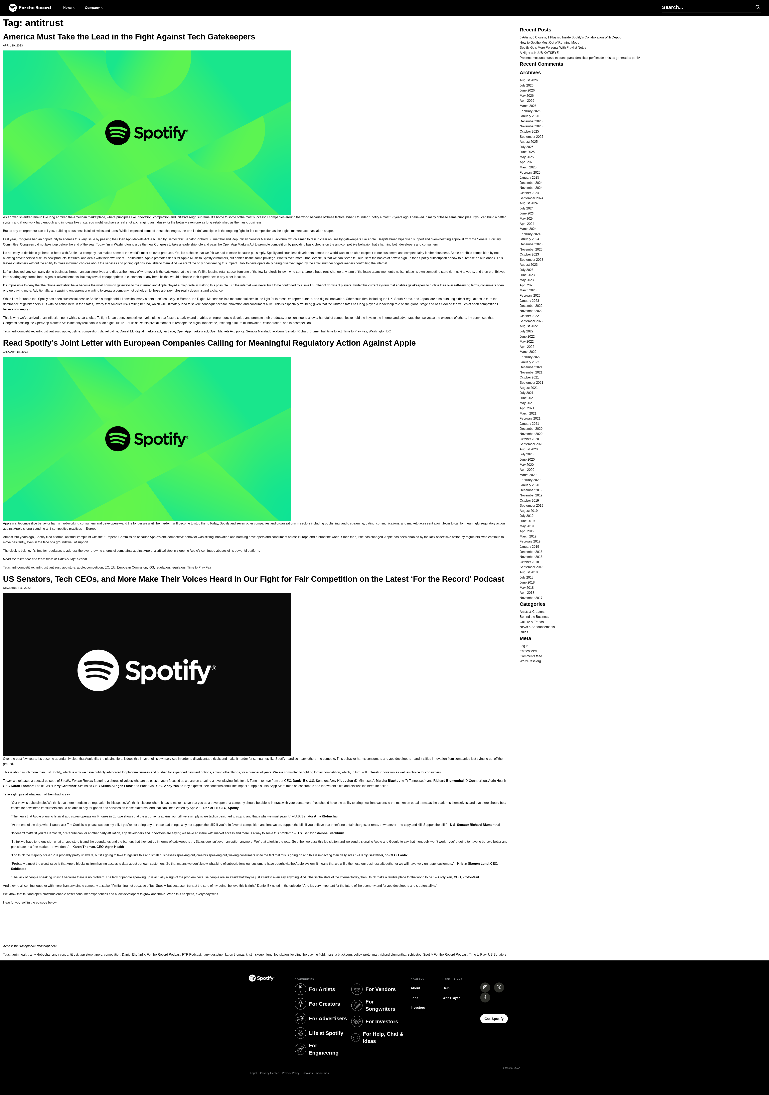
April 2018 (527, 592)
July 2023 (526, 270)
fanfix (141, 954)
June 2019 (527, 521)
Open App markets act (192, 331)
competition (90, 331)
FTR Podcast (191, 954)
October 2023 (529, 254)
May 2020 (527, 464)
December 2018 (531, 552)
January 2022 (529, 362)
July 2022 (526, 331)
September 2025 (531, 136)
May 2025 (527, 157)
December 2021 (531, 367)
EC (107, 567)
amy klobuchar (40, 954)
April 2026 (527, 100)
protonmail (370, 954)
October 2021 (529, 377)
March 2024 (528, 228)
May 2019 (527, 526)
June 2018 (527, 582)
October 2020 (529, 439)
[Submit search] (756, 7)
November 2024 (531, 187)
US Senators (497, 954)
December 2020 (531, 428)
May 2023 (527, 280)
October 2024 (529, 193)
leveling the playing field (307, 954)
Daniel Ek (127, 331)
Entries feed (528, 651)
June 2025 (527, 152)
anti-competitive (22, 331)
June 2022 (527, 336)
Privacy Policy (290, 1073)
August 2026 (529, 80)
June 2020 (527, 459)
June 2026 (527, 90)
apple (66, 331)
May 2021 (527, 403)
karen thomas (234, 954)
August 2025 (529, 141)
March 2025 (528, 167)
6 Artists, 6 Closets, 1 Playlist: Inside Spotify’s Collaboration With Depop (570, 37)
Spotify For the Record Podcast (445, 954)
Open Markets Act (222, 331)
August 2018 (529, 572)
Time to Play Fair (355, 331)
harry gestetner (212, 954)
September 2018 (531, 567)
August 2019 (529, 510)
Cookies (308, 1073)
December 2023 (531, 244)
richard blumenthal (393, 954)
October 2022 (529, 316)
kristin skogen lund (259, 954)
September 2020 (531, 444)
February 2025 (530, 172)
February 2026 (530, 111)
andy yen (58, 954)
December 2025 (531, 121)
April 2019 (527, 531)
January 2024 (529, 239)
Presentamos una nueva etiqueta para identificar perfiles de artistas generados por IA (580, 57)
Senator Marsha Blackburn (265, 331)
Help (446, 988)
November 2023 (531, 249)
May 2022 (527, 341)
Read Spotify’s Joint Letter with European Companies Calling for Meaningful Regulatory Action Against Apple (209, 342)
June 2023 (527, 275)
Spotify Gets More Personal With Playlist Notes (553, 47)
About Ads (322, 1073)
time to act (334, 331)
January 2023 (529, 300)
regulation (163, 567)
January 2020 (529, 485)
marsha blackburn (339, 954)
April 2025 (527, 162)
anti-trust (41, 331)
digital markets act (148, 331)
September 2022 (531, 321)
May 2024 (527, 218)
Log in (524, 646)
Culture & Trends (532, 622)
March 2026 (528, 106)
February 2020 (530, 480)
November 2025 (531, 126)
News (67, 7)
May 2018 (527, 587)
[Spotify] (30, 8)
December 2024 (531, 182)
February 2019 (530, 541)
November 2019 (531, 495)
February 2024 (530, 234)
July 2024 (526, 208)
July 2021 (526, 393)
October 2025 (529, 131)
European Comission (132, 567)
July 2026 (526, 85)
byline (76, 331)
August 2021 (529, 387)
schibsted (415, 954)
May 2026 (527, 95)
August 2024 (529, 203)
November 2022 (531, 311)
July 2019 (526, 515)
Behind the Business (534, 616)
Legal (253, 1073)
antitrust (54, 331)
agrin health (19, 954)
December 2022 (531, 305)
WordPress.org (530, 661)
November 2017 (531, 598)
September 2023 (531, 259)
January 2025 (529, 177)
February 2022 (530, 357)
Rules (524, 632)
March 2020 (528, 475)
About (415, 988)
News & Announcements (537, 627)
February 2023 (530, 295)
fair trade (169, 331)
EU (113, 567)
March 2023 (528, 290)
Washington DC (380, 331)
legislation (281, 954)
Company (92, 7)
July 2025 (526, 147)
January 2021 (529, 423)
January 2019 (529, 546)
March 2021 (528, 413)
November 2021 (531, 372)
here (28, 559)
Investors (418, 1007)
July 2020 (526, 454)
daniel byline (109, 331)
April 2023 (527, 285)
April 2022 (527, 346)
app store (68, 567)
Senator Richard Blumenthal (305, 331)
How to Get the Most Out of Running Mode (549, 42)
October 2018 (529, 562)
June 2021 (527, 398)
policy (240, 331)
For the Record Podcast (163, 954)
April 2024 (527, 223)
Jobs (414, 998)
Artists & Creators (532, 611)
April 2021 (527, 408)
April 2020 (527, 469)
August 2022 (529, 326)
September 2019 (531, 505)
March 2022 (528, 351)
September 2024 (531, 198)
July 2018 (526, 577)
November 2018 (531, 557)
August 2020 (529, 449)
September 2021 (531, 382)
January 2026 (529, 116)
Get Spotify (496, 1018)
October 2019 (529, 500)
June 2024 (527, 213)
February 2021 (530, 418)
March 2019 (528, 536)
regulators (178, 567)
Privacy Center (269, 1073)
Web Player (451, 998)
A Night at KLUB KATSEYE (539, 52)
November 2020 (531, 434)
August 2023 (529, 264)
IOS (151, 567)
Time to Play (477, 954)
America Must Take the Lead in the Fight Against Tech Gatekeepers (129, 36)
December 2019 (531, 490)
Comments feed (531, 656)
